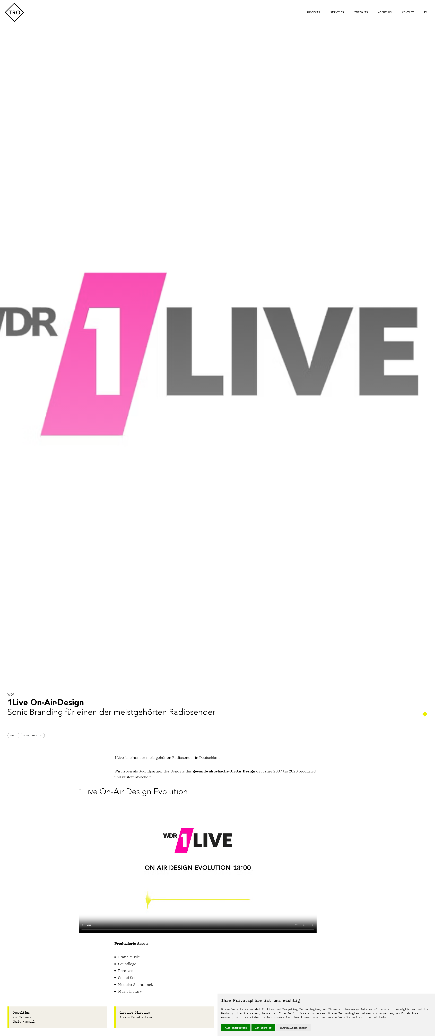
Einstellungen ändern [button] (293, 1027)
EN (426, 12)
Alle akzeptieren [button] (236, 1027)
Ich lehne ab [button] (263, 1027)
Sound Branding (32, 735)
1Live (119, 757)
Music (13, 735)
